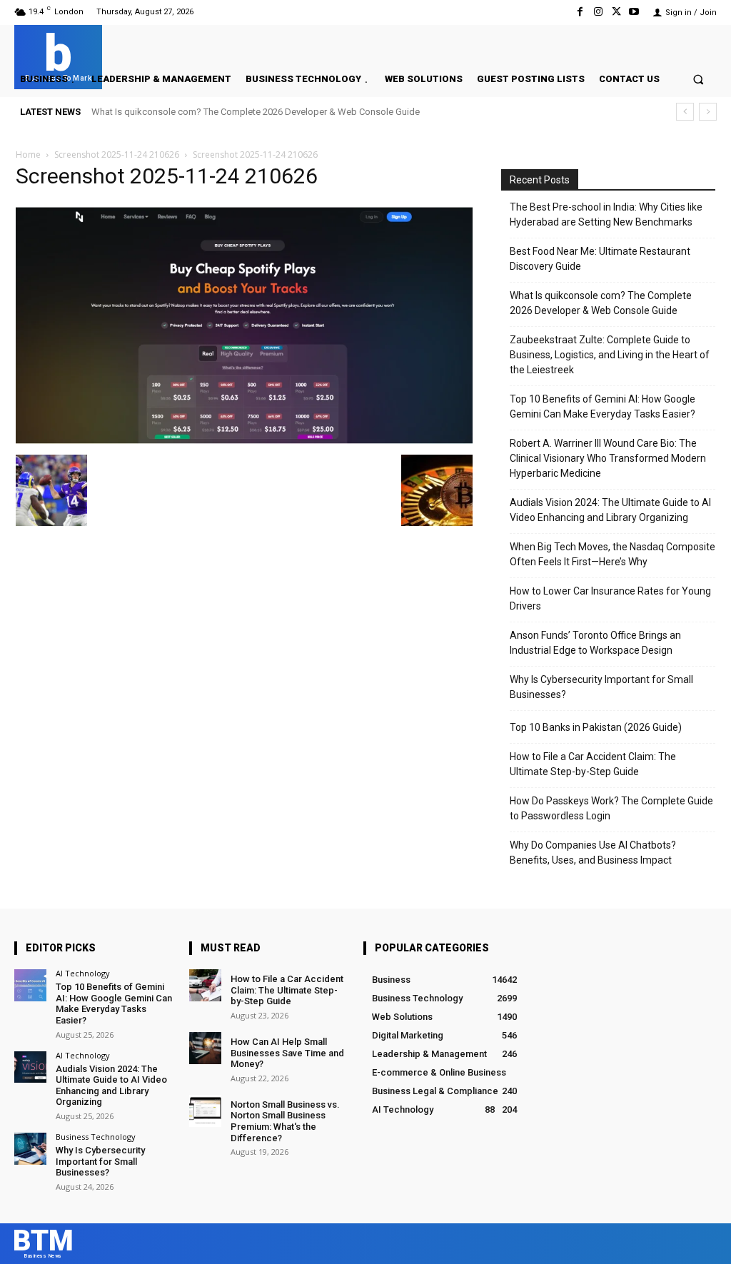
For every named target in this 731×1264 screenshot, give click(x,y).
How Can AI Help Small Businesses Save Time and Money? (287, 1052)
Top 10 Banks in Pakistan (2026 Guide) (596, 727)
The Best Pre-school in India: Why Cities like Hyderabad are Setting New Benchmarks (606, 214)
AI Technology (83, 973)
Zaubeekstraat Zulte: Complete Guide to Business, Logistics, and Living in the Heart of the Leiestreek (610, 354)
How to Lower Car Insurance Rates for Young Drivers (610, 598)
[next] (708, 112)
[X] (616, 12)
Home (28, 154)
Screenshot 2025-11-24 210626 (116, 154)
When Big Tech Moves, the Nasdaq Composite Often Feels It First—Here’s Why (612, 554)
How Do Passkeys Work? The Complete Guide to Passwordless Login (611, 808)
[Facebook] (580, 12)
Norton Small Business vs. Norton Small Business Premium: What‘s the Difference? (285, 1121)
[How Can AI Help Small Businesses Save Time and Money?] (205, 1048)
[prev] (685, 112)
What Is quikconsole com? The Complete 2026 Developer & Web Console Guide (255, 111)
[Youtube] (634, 12)
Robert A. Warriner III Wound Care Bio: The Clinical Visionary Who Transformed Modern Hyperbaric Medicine (608, 458)
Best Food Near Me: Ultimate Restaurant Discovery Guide (600, 259)
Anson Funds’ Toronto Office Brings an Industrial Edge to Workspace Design (595, 643)
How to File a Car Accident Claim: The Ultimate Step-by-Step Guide (593, 764)
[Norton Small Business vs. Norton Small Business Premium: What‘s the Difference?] (205, 1111)
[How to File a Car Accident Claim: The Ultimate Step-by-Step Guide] (205, 985)
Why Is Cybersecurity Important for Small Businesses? (601, 687)
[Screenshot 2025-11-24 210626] (244, 440)
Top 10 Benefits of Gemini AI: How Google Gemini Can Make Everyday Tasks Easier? (602, 406)
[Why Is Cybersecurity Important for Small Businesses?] (30, 1149)
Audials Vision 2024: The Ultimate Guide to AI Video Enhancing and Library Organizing (610, 510)
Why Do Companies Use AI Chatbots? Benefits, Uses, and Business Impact (593, 852)
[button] (698, 79)
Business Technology (96, 1137)
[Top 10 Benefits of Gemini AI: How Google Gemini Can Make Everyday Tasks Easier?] (30, 985)
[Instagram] (598, 12)
